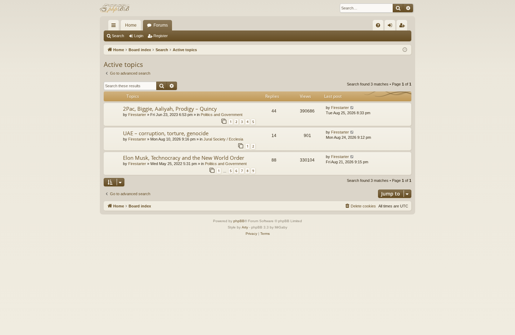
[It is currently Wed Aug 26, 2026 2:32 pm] (405, 50)
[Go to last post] (352, 107)
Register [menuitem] (403, 26)
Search (118, 36)
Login (138, 36)
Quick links (115, 26)
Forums (160, 25)
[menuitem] (378, 25)
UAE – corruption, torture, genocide (165, 133)
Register (160, 36)
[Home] (115, 8)
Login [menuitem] (391, 26)
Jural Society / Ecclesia (223, 139)
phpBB (239, 221)
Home (131, 25)
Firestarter (137, 114)
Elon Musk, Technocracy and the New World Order (183, 157)
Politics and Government (221, 114)
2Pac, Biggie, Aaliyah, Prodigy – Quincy (170, 108)
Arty (245, 227)
